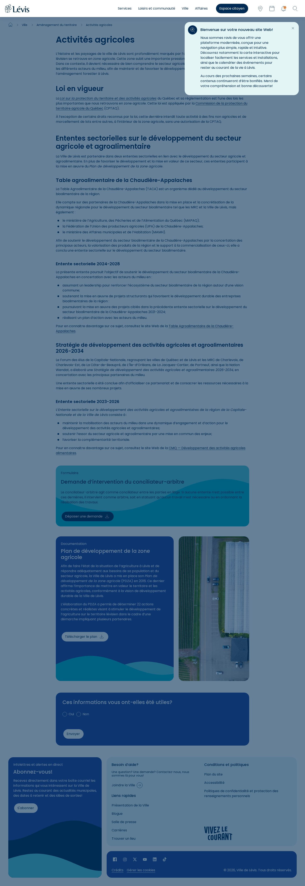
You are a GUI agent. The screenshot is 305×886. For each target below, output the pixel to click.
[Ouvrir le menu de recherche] (295, 9)
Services (125, 8)
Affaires (201, 8)
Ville (185, 8)
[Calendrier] (272, 9)
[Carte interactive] (260, 9)
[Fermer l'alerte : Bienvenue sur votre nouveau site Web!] (293, 28)
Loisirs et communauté (156, 8)
